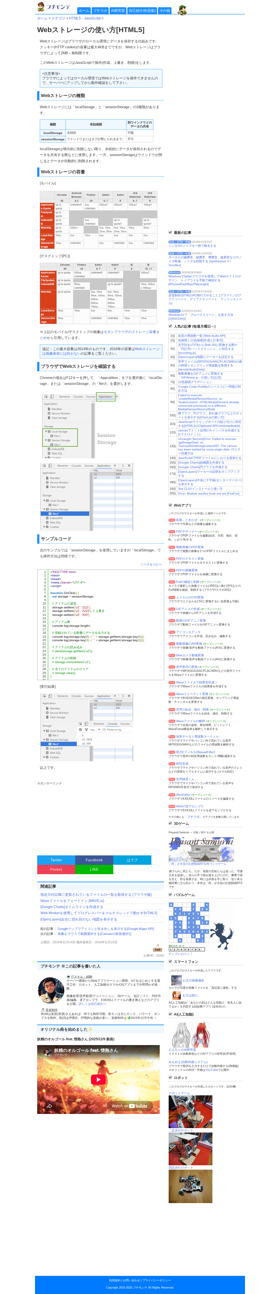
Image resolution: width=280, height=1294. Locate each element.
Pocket (56, 869)
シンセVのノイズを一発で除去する (192, 245)
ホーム (84, 10)
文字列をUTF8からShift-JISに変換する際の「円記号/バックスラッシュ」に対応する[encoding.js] (207, 348)
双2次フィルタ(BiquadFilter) (195, 752)
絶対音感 (182, 763)
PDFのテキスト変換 (190, 558)
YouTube (212, 1070)
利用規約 (115, 1280)
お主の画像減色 (193, 980)
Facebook (94, 860)
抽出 (197, 709)
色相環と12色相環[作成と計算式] (200, 340)
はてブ (132, 860)
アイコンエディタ (188, 632)
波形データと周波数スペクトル (197, 736)
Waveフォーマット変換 (192, 694)
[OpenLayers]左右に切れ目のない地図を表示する (78, 919)
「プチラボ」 (193, 816)
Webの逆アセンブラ (190, 806)
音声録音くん (185, 779)
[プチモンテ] (57, 11)
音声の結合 (183, 709)
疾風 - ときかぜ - (187, 520)
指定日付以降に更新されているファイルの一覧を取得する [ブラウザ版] (96, 894)
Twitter (56, 860)
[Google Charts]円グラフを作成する (203, 467)
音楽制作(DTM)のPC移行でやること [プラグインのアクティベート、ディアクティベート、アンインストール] (205, 299)
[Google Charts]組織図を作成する (201, 462)
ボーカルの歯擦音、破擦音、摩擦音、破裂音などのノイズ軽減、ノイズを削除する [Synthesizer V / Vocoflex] (205, 261)
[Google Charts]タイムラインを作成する (71, 907)
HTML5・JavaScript (85, 18)
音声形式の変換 (187, 667)
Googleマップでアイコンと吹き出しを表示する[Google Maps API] (106, 929)
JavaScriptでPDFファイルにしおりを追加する (210, 458)
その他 (164, 10)
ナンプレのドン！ (180, 954)
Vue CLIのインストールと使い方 (200, 488)
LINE (94, 869)
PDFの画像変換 (187, 570)
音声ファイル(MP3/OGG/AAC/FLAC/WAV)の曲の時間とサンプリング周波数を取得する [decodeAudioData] (210, 365)
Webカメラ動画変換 (190, 655)
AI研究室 (118, 10)
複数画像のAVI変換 (189, 643)
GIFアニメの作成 (188, 609)
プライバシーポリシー (156, 1280)
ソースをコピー (151, 564)
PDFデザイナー (187, 531)
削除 (206, 709)
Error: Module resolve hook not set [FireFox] (208, 493)
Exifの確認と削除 (188, 582)
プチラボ (100, 10)
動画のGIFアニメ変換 (191, 620)
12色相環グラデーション (195, 382)
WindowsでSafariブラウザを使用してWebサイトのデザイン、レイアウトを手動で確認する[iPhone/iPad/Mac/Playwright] (204, 280)
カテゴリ (58, 18)
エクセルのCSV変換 (190, 597)
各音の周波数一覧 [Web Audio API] (202, 335)
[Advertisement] (100, 816)
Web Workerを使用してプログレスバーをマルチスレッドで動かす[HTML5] (98, 913)
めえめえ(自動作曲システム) (188, 1062)
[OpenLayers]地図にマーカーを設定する (206, 357)
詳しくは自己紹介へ (92, 1004)
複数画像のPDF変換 (190, 547)
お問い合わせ (131, 1280)
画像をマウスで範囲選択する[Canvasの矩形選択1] (94, 934)
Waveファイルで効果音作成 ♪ (196, 682)
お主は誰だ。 (192, 995)
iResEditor (183, 794)
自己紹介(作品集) (142, 10)
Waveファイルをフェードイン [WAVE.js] (72, 901)
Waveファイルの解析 (190, 721)
